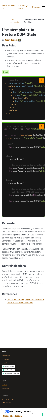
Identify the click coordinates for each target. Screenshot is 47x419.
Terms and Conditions (12, 373)
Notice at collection (12, 416)
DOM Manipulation (15, 20)
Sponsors (5, 359)
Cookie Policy (9, 370)
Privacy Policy (9, 366)
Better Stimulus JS (8, 7)
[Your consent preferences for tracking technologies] (42, 414)
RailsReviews (6, 403)
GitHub (4, 385)
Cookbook (36, 7)
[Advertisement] (23, 324)
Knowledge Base (23, 7)
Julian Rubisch (11, 40)
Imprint (4, 363)
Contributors (6, 356)
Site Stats (5, 388)
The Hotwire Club (8, 399)
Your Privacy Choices (20, 411)
